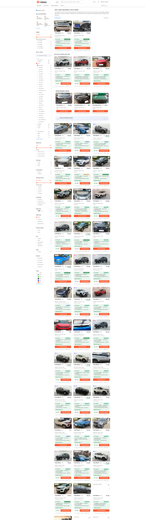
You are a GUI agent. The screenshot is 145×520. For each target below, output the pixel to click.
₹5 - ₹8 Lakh (40, 44)
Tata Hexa (40, 86)
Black (40, 278)
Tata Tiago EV (41, 88)
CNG (38, 165)
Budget (37, 32)
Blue (40, 280)
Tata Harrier (41, 73)
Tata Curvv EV (41, 105)
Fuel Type (38, 160)
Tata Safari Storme (42, 90)
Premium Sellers (40, 227)
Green (40, 276)
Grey (40, 274)
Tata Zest (40, 92)
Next (71, 26)
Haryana (39, 238)
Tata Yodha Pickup (42, 119)
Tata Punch (41, 69)
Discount (38, 255)
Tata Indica (41, 109)
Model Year (38, 142)
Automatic (40, 173)
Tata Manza (41, 115)
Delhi (39, 240)
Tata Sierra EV (41, 121)
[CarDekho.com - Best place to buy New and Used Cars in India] (42, 2)
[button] (63, 42)
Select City (105, 5)
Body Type (38, 208)
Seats (37, 249)
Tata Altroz (41, 71)
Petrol (39, 162)
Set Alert (105, 118)
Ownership (38, 197)
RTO (37, 236)
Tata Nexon (41, 65)
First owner (40, 199)
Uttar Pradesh (40, 242)
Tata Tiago (41, 67)
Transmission (39, 169)
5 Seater (39, 251)
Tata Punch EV (41, 94)
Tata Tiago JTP (41, 117)
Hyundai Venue (79, 105)
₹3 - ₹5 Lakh (40, 42)
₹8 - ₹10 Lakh (40, 46)
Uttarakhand (40, 245)
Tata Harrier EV (41, 113)
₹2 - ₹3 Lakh (40, 40)
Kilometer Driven (40, 177)
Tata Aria (40, 107)
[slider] (36, 37)
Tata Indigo (41, 96)
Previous (54, 26)
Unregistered (40, 204)
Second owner (40, 201)
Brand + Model (39, 52)
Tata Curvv (41, 82)
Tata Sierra (41, 84)
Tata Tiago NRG (41, 111)
